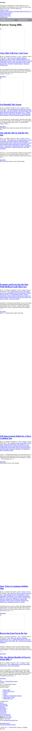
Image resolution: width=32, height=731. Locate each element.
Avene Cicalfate (11, 62)
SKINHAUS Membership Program (12, 695)
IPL (17, 641)
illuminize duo (3, 602)
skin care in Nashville (11, 597)
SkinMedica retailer (8, 450)
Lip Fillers (8, 59)
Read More (3, 76)
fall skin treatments (14, 115)
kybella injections (25, 113)
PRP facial (2, 597)
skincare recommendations (7, 293)
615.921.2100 (3, 17)
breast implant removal (14, 144)
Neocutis (22, 602)
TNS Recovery (4, 65)
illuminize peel (24, 600)
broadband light (14, 291)
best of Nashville (4, 115)
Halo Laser (13, 58)
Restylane (24, 61)
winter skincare (8, 145)
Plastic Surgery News (5, 665)
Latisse (13, 59)
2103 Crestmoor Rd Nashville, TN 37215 (5, 15)
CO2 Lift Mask (18, 596)
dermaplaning (26, 596)
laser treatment (15, 665)
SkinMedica (10, 596)
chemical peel (8, 599)
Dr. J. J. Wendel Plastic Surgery (15, 294)
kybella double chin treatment (7, 447)
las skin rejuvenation (14, 298)
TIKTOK (2, 707)
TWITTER (3, 710)
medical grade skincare (18, 296)
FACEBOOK (3, 704)
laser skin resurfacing (12, 111)
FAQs (4, 694)
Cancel (7, 10)
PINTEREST (3, 708)
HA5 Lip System (17, 61)
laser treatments (21, 594)
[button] (3, 20)
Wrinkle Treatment (21, 59)
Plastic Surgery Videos (9, 697)
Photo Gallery (7, 690)
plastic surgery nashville (14, 113)
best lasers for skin (20, 62)
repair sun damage (22, 597)
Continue (2, 10)
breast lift (23, 144)
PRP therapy (16, 599)
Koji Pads (28, 593)
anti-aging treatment (22, 140)
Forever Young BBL (24, 291)
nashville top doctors (18, 145)
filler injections (21, 444)
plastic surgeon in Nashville (20, 142)
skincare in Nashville (25, 115)
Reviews (5, 693)
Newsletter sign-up (5, 723)
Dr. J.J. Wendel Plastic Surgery (8, 594)
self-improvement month (10, 444)
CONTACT (3, 713)
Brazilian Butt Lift (15, 109)
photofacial (3, 642)
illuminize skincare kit (13, 602)
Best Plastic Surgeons (12, 141)
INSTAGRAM (4, 705)
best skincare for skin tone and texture (18, 297)
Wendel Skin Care (8, 698)
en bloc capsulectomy (5, 147)
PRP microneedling (24, 111)
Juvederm (2, 59)
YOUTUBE (3, 711)
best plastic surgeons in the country (12, 112)
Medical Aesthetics (21, 58)
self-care (18, 447)
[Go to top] (0, 680)
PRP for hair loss (21, 593)
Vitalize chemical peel (17, 147)
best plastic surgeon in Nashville (21, 446)
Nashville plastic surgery (6, 142)
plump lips (26, 63)
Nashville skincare (18, 63)
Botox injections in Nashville (13, 449)
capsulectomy (27, 145)
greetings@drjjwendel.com (11, 720)
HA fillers (10, 63)
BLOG (2, 703)
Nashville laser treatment (25, 641)
